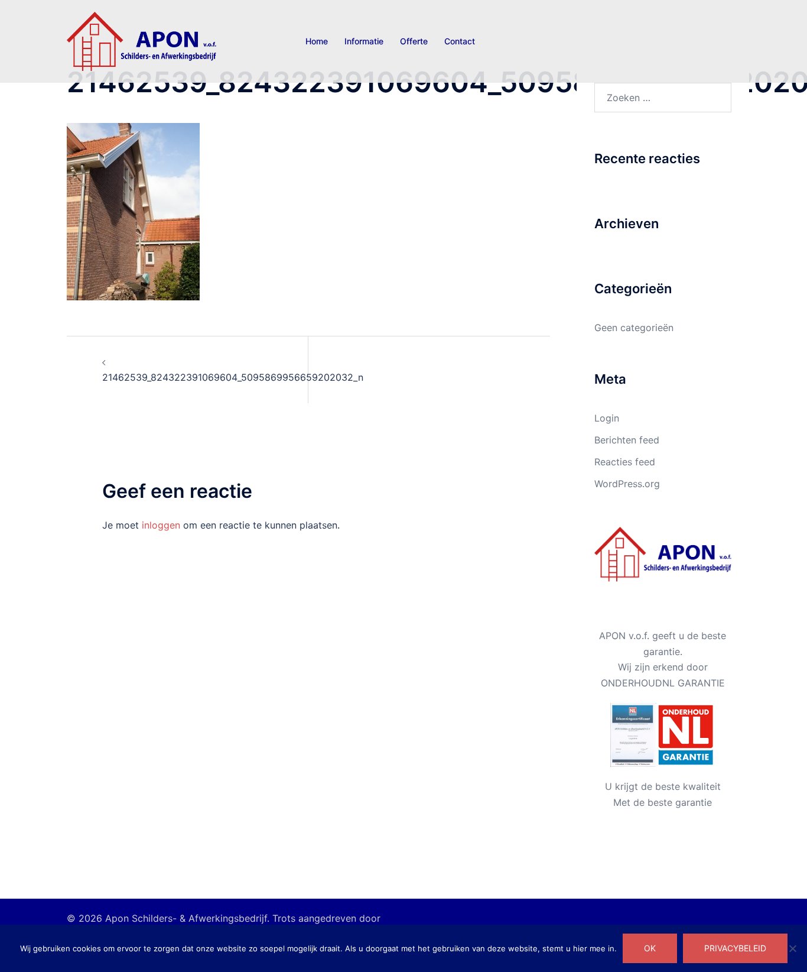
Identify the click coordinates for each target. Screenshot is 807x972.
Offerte (414, 41)
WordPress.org (627, 484)
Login (606, 418)
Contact (459, 41)
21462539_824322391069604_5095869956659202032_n (232, 377)
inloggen (161, 525)
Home (316, 41)
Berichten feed (626, 440)
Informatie (363, 41)
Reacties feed (624, 462)
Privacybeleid (735, 948)
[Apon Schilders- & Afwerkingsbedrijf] (141, 40)
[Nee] (792, 948)
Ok (650, 948)
